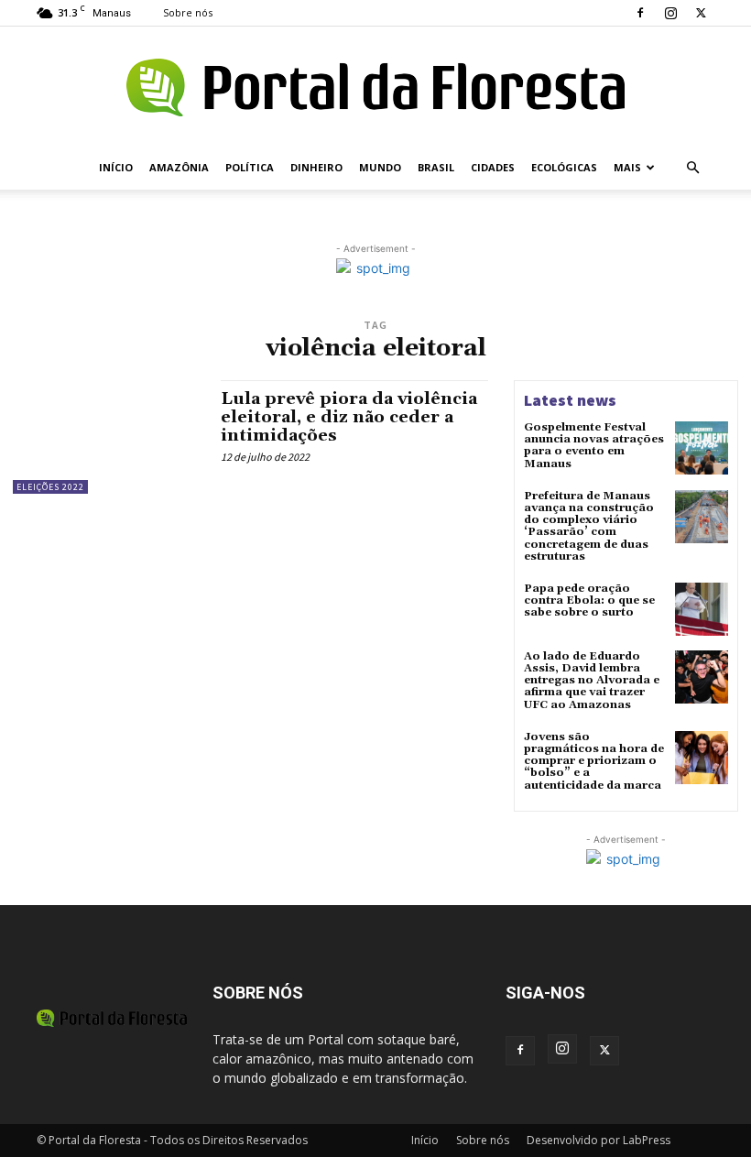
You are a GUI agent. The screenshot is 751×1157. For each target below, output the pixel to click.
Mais (627, 167)
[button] (692, 168)
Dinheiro (316, 167)
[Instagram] (670, 13)
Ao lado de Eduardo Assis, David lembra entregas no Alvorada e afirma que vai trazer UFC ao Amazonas (591, 680)
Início (116, 167)
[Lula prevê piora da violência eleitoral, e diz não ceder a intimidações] (107, 437)
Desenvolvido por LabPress (598, 1140)
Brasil (436, 167)
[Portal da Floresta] (375, 87)
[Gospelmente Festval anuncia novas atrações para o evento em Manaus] (701, 448)
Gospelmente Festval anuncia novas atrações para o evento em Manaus (594, 445)
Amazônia (179, 167)
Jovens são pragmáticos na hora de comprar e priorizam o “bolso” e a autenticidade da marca (594, 761)
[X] (700, 13)
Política (249, 167)
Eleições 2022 (50, 487)
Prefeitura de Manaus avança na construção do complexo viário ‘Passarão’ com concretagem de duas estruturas (589, 526)
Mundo (380, 167)
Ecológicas (564, 167)
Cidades (493, 167)
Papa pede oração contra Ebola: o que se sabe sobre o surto (589, 600)
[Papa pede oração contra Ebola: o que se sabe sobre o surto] (701, 609)
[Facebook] (640, 13)
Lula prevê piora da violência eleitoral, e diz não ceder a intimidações (349, 417)
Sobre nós (187, 12)
